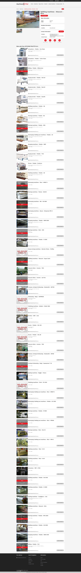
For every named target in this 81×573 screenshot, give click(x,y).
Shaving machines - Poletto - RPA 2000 (38, 515)
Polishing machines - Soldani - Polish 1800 (39, 306)
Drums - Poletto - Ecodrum (35, 163)
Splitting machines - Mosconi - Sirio (37, 506)
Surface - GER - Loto (33, 315)
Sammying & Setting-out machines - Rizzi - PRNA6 (41, 420)
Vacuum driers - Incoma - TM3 (36, 344)
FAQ (41, 560)
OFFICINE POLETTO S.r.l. (54, 34)
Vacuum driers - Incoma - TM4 (36, 268)
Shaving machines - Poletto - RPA (36, 125)
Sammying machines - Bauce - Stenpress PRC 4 (40, 211)
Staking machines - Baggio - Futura (37, 372)
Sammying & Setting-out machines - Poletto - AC (40, 134)
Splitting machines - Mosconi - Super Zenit (39, 258)
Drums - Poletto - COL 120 (34, 325)
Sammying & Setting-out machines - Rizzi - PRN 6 (41, 439)
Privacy (41, 563)
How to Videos (42, 559)
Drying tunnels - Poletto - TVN (36, 153)
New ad (51, 0)
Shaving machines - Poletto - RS (36, 115)
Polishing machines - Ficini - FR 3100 (37, 382)
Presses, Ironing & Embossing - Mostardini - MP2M (41, 353)
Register (57, 0)
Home (29, 557)
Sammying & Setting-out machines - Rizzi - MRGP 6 (41, 391)
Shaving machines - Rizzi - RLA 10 (36, 430)
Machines (30, 559)
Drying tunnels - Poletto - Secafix (36, 96)
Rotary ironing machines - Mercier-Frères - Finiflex (41, 249)
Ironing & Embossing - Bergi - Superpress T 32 (40, 363)
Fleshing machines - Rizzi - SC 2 (36, 449)
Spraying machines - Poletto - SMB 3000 (38, 220)
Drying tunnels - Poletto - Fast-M (36, 87)
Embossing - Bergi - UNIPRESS (36, 296)
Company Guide (31, 563)
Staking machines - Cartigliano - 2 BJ (37, 496)
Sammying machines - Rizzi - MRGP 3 (37, 182)
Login (63, 0)
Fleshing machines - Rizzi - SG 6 (36, 458)
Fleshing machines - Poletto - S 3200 (37, 239)
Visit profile (61, 31)
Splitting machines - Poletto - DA (36, 106)
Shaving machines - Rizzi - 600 (36, 230)
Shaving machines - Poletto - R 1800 (37, 410)
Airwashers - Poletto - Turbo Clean (37, 58)
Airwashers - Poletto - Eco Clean (36, 49)
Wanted (29, 562)
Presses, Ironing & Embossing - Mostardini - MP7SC (41, 287)
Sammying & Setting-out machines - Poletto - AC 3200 (42, 401)
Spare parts (30, 560)
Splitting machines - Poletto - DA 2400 (38, 477)
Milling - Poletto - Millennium (35, 68)
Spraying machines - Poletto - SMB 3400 (38, 534)
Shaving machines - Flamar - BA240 (37, 191)
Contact (41, 565)
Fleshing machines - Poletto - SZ (36, 172)
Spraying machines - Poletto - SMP (37, 144)
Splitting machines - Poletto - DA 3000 (38, 525)
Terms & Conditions (43, 562)
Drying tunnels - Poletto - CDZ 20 (36, 77)
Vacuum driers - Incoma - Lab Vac (37, 277)
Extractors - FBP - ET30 (34, 468)
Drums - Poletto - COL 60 (34, 334)
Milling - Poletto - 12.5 (33, 544)
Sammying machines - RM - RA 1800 (37, 201)
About (41, 557)
